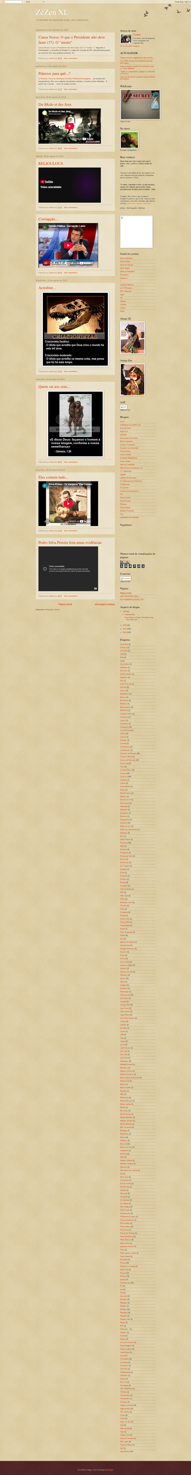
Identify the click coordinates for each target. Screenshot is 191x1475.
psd (121, 1289)
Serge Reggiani (126, 1346)
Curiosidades (125, 786)
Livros (122, 1045)
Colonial (123, 744)
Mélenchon (124, 1098)
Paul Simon (124, 1230)
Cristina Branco (126, 770)
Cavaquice (124, 724)
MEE (122, 1094)
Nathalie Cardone (126, 1164)
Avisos (122, 691)
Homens (123, 968)
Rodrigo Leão (125, 1319)
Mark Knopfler (125, 1088)
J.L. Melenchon (126, 471)
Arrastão (123, 435)
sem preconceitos (127, 1342)
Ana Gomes (124, 664)
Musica (123, 1144)
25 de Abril (124, 644)
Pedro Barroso (125, 1240)
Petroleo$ (123, 1260)
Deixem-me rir (125, 800)
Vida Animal (124, 1428)
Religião (123, 1309)
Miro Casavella (125, 1127)
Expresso (123, 278)
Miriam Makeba (126, 1124)
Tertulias (123, 1392)
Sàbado (123, 301)
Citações (123, 740)
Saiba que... (124, 1329)
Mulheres (123, 1140)
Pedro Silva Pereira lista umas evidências (70, 542)
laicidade (123, 1028)
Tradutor (123, 305)
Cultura (123, 783)
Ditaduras (123, 833)
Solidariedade (125, 1372)
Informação (124, 992)
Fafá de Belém (125, 889)
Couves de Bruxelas (127, 760)
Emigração (124, 853)
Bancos (123, 697)
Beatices (123, 704)
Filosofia (123, 906)
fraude (122, 929)
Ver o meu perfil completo (129, 46)
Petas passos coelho (128, 1253)
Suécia (122, 1379)
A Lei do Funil (125, 428)
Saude (122, 1336)
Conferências (125, 750)
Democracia (124, 803)
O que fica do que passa (129, 491)
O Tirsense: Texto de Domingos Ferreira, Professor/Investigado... (65, 79)
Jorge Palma (125, 1015)
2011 (125, 629)
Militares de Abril (126, 1121)
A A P (122, 422)
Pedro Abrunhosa (126, 1236)
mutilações (124, 1151)
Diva (122, 836)
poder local (124, 1270)
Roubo (122, 1322)
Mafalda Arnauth (126, 1064)
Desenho (123, 816)
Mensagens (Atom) (52, 610)
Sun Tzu (123, 1382)
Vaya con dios (125, 1422)
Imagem (123, 985)
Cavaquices (124, 727)
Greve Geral (124, 962)
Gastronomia (125, 945)
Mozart (122, 1137)
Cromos (123, 773)
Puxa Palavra (125, 508)
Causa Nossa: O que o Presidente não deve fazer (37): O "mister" (71, 39)
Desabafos (124, 813)
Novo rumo (124, 1177)
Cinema (123, 737)
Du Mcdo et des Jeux (55, 104)
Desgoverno (124, 820)
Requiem (123, 1316)
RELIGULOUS (50, 163)
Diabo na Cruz (125, 826)
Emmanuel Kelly (126, 856)
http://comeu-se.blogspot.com (131, 468)
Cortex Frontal (125, 455)
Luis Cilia (123, 1051)
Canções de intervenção (129, 448)
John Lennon (125, 1011)
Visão (122, 311)
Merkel (122, 1107)
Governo (123, 952)
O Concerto (124, 1180)
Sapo (122, 295)
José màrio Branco (127, 1018)
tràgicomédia (125, 1409)
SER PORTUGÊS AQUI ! (129, 596)
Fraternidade (125, 925)
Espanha (123, 869)
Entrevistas (124, 863)
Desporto (123, 823)
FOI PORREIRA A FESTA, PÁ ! (132, 600)
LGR (122, 1035)
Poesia (122, 1273)
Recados (123, 1299)
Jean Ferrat (124, 1008)
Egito (122, 846)
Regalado (123, 1303)
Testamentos (125, 1395)
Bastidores (124, 700)
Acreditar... (47, 287)
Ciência (123, 734)
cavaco (123, 720)
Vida (122, 1425)
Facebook (124, 886)
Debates (123, 796)
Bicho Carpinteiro (126, 441)
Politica (123, 1276)
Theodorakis (124, 1399)
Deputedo (123, 810)
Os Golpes (124, 1203)
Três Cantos (124, 1412)
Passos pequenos (127, 1220)
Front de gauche (126, 932)
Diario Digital (125, 268)
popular (123, 1280)
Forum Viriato (125, 461)
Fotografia (124, 912)
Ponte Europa (125, 501)
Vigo (122, 1432)
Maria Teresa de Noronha (129, 1078)
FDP (122, 892)
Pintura (123, 1263)
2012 (125, 625)
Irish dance (124, 998)
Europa (123, 882)
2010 (125, 632)
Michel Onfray (125, 1114)
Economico (124, 275)
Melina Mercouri (126, 1101)
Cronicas (123, 777)
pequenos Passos (127, 1246)
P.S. (121, 494)
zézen (138, 35)
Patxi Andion (125, 1223)
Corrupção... (48, 218)
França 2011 (124, 919)
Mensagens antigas (105, 604)
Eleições (123, 849)
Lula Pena (124, 1058)
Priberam (123, 504)
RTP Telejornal (125, 291)
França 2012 (125, 922)
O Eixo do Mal (125, 1184)
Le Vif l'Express (126, 288)
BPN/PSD (124, 710)
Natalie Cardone (126, 1160)
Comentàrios (125, 747)
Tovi (121, 514)
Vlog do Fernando (126, 1438)
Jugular (123, 475)
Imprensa (123, 988)
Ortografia (124, 1197)
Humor (122, 978)
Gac (121, 939)
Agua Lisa (124, 431)
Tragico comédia (126, 1405)
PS (121, 1286)
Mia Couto (124, 1111)
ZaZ (121, 1448)
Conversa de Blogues (128, 753)
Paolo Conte (124, 1210)
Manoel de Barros (126, 1074)
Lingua (122, 1041)
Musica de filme (126, 1147)
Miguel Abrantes (126, 1117)
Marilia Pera (124, 1081)
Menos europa (125, 1104)
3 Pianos (123, 648)
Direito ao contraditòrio (128, 830)
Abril (122, 657)
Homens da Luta (126, 972)
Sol (121, 298)
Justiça (123, 1021)
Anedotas (123, 667)
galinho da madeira (127, 942)
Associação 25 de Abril (128, 438)
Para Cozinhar (125, 498)
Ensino (122, 859)
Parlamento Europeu (128, 1217)
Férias (122, 899)
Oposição (123, 1193)
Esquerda (123, 876)
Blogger (110, 1470)
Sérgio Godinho (126, 1349)
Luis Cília (123, 1055)
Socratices (124, 1366)
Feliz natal (124, 896)
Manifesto (124, 1068)
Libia (122, 1038)
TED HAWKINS (126, 1389)
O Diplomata (125, 484)
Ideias (122, 982)
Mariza (122, 1084)
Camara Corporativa (127, 445)
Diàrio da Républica (127, 271)
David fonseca (125, 793)
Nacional (123, 1154)
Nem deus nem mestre (128, 1170)
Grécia (122, 959)
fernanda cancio (126, 902)
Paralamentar (125, 1213)
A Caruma (124, 651)
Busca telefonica (126, 258)
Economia (124, 843)
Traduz (122, 308)
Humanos (123, 975)
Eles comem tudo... (53, 477)
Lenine (122, 1031)
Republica (124, 1313)
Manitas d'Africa (126, 1071)
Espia (122, 873)
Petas (122, 1250)
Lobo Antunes (125, 1048)
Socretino (123, 1369)
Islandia (123, 1002)
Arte (121, 681)
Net (121, 1174)
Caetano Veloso (126, 714)
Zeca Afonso (125, 1451)
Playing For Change (127, 1266)
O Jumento (124, 488)
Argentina (123, 677)
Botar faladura (125, 707)
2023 (125, 612)
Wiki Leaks (124, 1442)
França (122, 915)
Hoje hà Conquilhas (127, 465)
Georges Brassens (127, 949)
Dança (122, 790)
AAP (122, 654)
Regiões (123, 1306)
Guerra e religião (126, 965)
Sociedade (124, 1359)
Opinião (123, 1190)
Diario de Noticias (126, 265)
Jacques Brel (125, 1005)
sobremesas (124, 1352)
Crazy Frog (124, 763)
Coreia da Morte (126, 757)
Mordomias (124, 1134)
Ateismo (123, 687)
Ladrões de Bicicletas (128, 478)
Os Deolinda (124, 1200)
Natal (122, 1157)
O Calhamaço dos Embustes (131, 481)
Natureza (123, 1167)
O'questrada (124, 1187)
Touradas (123, 1402)
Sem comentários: (71, 58)
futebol (122, 935)
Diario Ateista (125, 261)
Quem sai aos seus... (54, 386)
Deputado (123, 806)
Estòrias (123, 879)
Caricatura (124, 717)
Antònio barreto (126, 674)
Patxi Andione (125, 1227)
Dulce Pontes (125, 839)
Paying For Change (127, 1233)
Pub (121, 1293)
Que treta (123, 1296)
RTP (122, 1326)
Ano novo (123, 671)
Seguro (123, 1339)
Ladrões (123, 1025)
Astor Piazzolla (126, 684)
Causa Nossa (125, 451)
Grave (122, 955)
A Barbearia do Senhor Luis (130, 425)
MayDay (123, 1091)
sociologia (124, 1362)
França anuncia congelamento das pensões (136, 58)
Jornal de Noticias (127, 285)
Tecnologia (124, 1385)
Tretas (122, 1415)
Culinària (123, 780)
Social (122, 1356)
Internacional (125, 995)
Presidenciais (125, 1283)
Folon (122, 909)
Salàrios (123, 1332)
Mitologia (123, 1131)
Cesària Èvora (125, 730)
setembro (128, 614)
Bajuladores (124, 694)
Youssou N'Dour (126, 1445)
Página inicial (65, 604)
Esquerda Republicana (128, 458)
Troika (122, 1418)
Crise (122, 767)
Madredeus (124, 1061)
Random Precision (127, 511)
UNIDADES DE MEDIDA (129, 517)
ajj (121, 661)
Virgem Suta (125, 1435)
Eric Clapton (124, 866)
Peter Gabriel (125, 1256)
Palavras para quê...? (54, 73)
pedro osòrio (124, 1243)
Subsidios (124, 1375)
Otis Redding (125, 1207)
